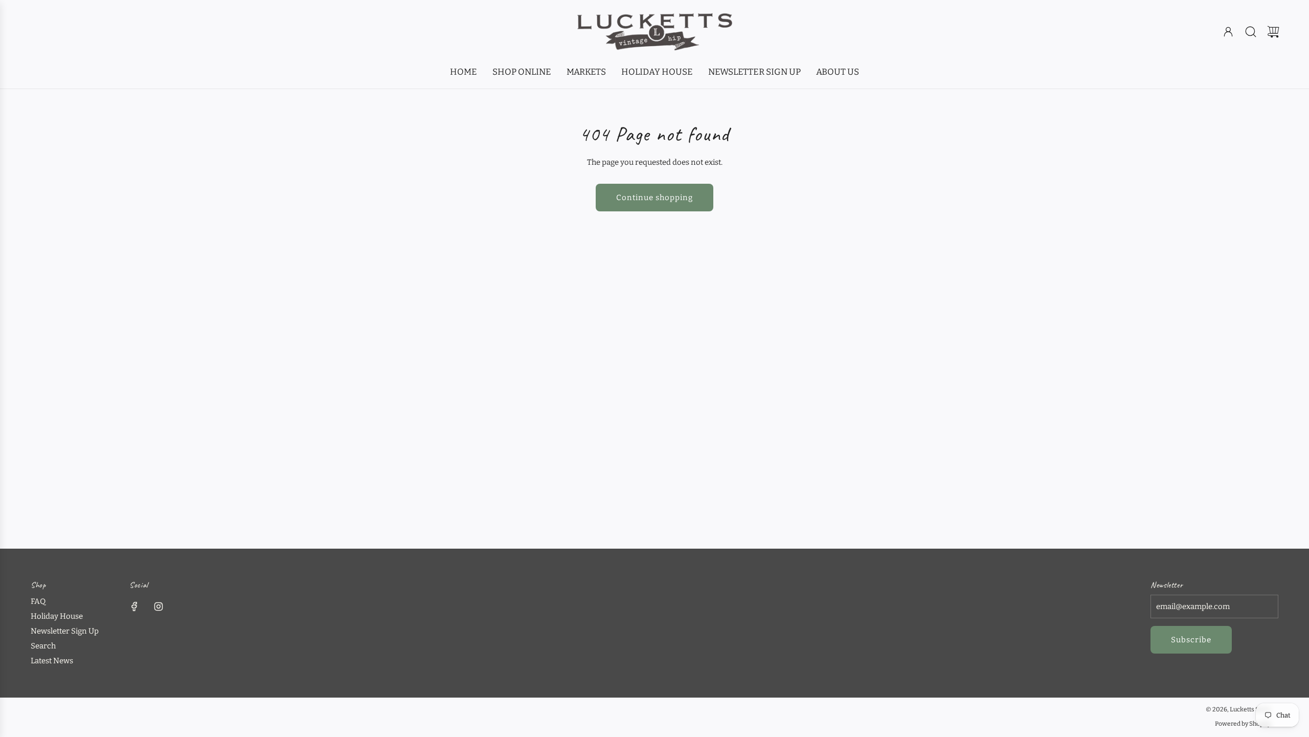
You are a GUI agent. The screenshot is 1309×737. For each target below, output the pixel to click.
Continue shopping (654, 197)
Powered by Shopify (1243, 723)
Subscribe (1191, 639)
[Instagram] (158, 606)
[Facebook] (134, 606)
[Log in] (1228, 31)
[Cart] (1273, 31)
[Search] (1250, 31)
